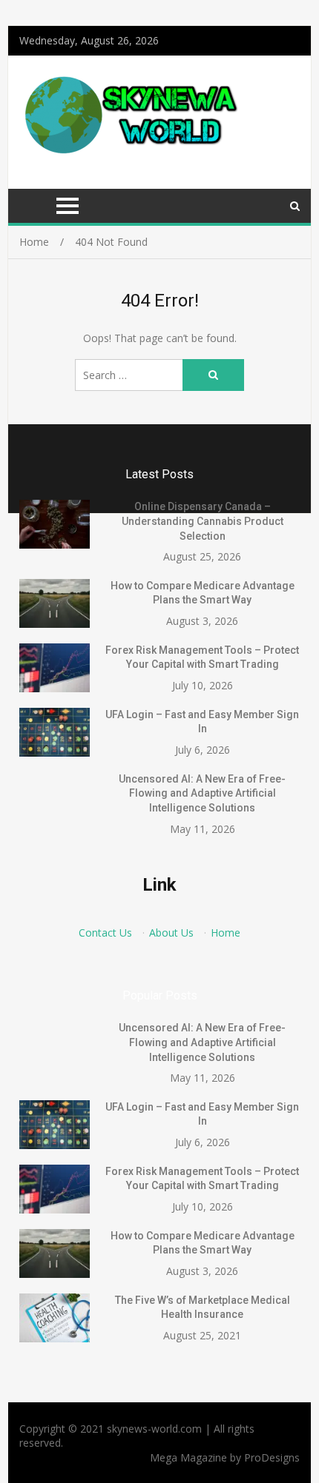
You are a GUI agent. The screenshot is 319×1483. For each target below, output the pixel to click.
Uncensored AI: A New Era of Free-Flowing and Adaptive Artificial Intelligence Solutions (202, 793)
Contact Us (105, 932)
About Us (171, 932)
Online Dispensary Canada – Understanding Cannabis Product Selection (202, 521)
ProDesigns (272, 1457)
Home (225, 932)
